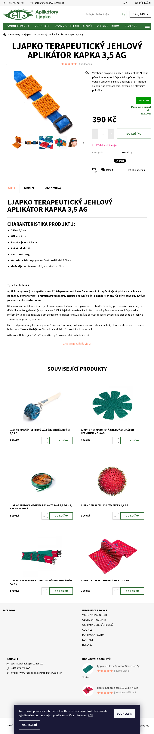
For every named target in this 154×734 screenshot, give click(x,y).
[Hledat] (124, 14)
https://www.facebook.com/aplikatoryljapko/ (36, 673)
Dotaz (109, 170)
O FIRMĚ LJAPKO (108, 26)
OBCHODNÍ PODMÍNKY (94, 620)
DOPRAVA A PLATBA (93, 635)
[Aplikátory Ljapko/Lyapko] (5, 34)
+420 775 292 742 (15, 3)
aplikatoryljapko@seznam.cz (49, 3)
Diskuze (29, 188)
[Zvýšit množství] (48, 439)
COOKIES (87, 630)
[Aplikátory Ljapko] (40, 14)
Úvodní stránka (17, 26)
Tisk (94, 172)
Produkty (42, 26)
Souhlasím (125, 714)
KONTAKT (87, 640)
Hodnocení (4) (52, 188)
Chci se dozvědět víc (75, 344)
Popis (11, 188)
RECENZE (131, 26)
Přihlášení (145, 3)
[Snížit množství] (48, 442)
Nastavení (29, 725)
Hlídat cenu (138, 170)
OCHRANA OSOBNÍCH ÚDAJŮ (97, 625)
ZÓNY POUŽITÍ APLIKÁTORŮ (73, 26)
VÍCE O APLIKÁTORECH (94, 615)
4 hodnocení (85, 64)
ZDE (90, 715)
